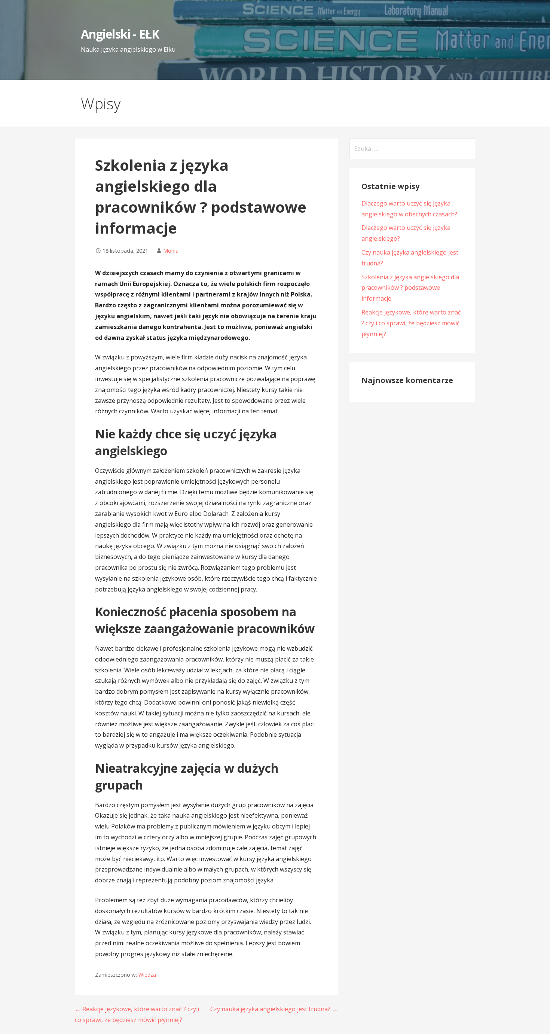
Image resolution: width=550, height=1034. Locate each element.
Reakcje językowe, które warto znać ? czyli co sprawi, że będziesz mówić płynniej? (411, 323)
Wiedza (147, 974)
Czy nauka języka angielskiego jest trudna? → (274, 1009)
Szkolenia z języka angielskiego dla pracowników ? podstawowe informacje (410, 288)
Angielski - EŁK (120, 34)
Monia (170, 250)
